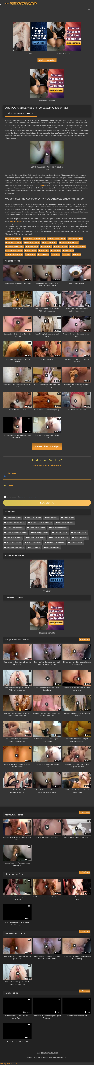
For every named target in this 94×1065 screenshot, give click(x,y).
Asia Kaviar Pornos (34, 518)
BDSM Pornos (52, 518)
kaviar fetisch (69, 250)
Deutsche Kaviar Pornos (15, 523)
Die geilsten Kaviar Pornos (22, 113)
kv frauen (77, 254)
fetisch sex (44, 250)
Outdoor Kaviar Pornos (36, 537)
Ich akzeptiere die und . (21, 497)
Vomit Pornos (35, 547)
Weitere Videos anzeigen (47, 446)
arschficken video (61, 246)
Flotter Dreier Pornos (65, 523)
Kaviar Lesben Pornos (59, 528)
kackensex (56, 250)
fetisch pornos (31, 250)
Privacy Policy (6, 1064)
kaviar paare (31, 254)
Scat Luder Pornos (50, 242)
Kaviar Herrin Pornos (37, 528)
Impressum (16, 1064)
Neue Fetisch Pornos (14, 242)
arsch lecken (46, 246)
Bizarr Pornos (69, 518)
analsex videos (33, 246)
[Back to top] (86, 1058)
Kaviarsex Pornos (76, 238)
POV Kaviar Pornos (32, 242)
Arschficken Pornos (14, 238)
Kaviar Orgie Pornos (40, 532)
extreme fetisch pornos (14, 250)
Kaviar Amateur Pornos (57, 238)
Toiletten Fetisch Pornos (70, 242)
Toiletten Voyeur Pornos (15, 246)
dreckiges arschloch (78, 246)
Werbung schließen (47, 60)
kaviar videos (44, 254)
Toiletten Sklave (76, 542)
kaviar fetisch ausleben (14, 254)
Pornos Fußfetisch (81, 537)
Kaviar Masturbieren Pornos (17, 532)
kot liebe (67, 254)
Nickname (11, 473)
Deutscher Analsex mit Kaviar (35, 238)
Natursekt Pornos (80, 532)
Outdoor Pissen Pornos (59, 537)
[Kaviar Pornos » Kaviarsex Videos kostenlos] (47, 3)
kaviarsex (56, 254)
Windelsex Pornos (52, 547)
